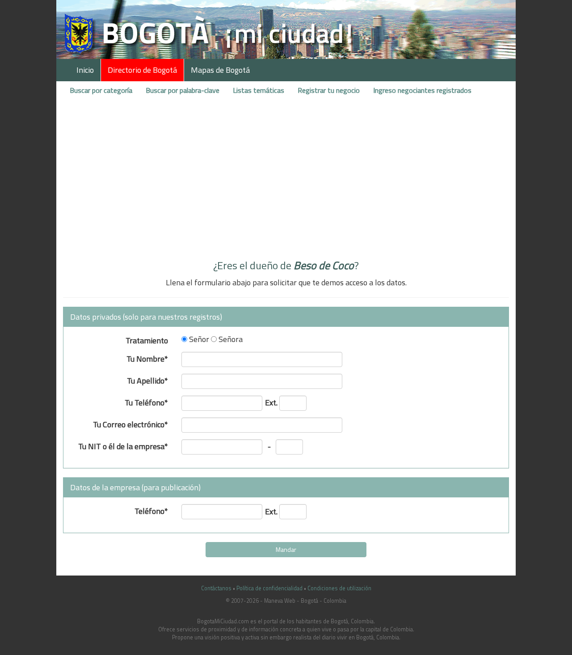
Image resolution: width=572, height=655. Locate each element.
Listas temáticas (258, 90)
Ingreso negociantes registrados (422, 90)
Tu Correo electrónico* (130, 423)
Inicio (85, 70)
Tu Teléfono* (146, 401)
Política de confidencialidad (269, 588)
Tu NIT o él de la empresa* (123, 445)
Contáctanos (216, 588)
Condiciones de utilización (339, 588)
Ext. (271, 401)
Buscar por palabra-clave (182, 90)
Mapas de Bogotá (220, 70)
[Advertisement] (286, 184)
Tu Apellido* (147, 380)
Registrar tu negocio (329, 90)
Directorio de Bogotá (142, 70)
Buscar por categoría (101, 90)
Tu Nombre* (147, 358)
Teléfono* (151, 510)
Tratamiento (147, 339)
